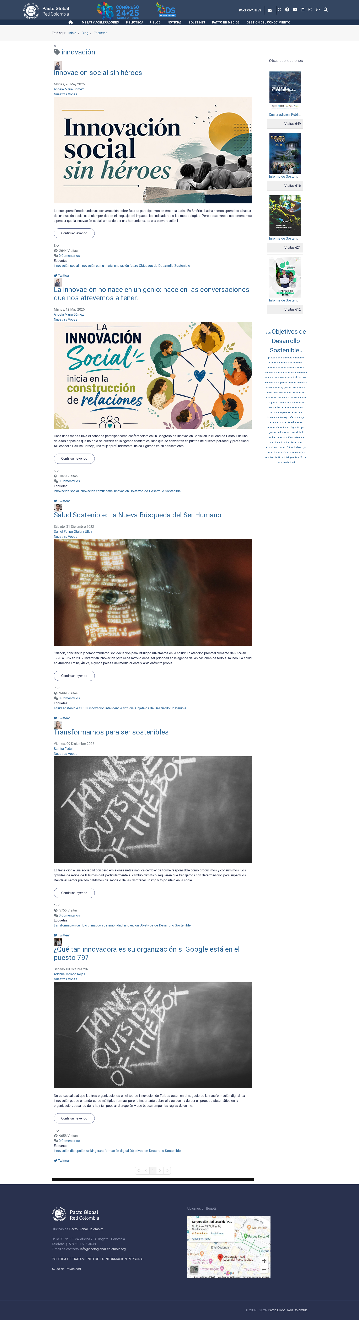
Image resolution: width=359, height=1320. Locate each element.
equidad (297, 362)
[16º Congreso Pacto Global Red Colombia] (125, 11)
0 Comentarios (69, 256)
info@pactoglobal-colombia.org (103, 1249)
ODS (268, 333)
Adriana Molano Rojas (69, 974)
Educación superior (276, 382)
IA (301, 351)
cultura (269, 377)
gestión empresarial (295, 387)
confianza (273, 437)
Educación (287, 362)
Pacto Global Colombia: (86, 1229)
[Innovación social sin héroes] (153, 150)
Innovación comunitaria (96, 266)
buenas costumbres (292, 367)
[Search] (326, 10)
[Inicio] (71, 22)
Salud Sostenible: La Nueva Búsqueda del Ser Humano (137, 515)
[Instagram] (310, 10)
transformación (65, 925)
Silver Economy (274, 387)
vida (285, 452)
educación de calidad (290, 432)
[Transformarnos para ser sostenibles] (153, 809)
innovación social (66, 266)
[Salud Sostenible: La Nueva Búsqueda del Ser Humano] (153, 592)
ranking (91, 1151)
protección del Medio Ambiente (286, 357)
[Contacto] (270, 10)
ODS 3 (83, 708)
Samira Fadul (63, 749)
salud (283, 447)
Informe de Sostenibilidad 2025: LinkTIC (298, 238)
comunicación (297, 452)
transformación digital (113, 1151)
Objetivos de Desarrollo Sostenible (164, 266)
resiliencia (271, 457)
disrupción (77, 1151)
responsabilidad (286, 462)
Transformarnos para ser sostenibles (111, 732)
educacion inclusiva (276, 372)
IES (304, 377)
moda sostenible (297, 372)
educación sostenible (292, 437)
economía (273, 427)
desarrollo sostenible (279, 392)
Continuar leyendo (74, 233)
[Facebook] (287, 10)
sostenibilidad (112, 925)
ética (280, 457)
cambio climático (88, 925)
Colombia (274, 362)
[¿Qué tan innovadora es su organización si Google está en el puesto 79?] (153, 1035)
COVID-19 (284, 402)
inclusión (285, 427)
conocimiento (275, 452)
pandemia (284, 422)
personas (279, 377)
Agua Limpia (298, 427)
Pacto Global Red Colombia (287, 1310)
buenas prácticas (297, 382)
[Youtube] (295, 10)
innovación (121, 266)
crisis (292, 402)
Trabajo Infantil (288, 417)
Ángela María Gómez (69, 89)
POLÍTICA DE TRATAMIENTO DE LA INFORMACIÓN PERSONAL (98, 1259)
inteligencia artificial (119, 708)
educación (297, 422)
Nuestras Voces (65, 94)
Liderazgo (300, 447)
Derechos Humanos (291, 407)
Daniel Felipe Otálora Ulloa (73, 532)
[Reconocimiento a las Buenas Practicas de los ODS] (177, 11)
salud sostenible (66, 708)
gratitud (273, 432)
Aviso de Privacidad (66, 1269)
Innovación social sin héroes (98, 73)
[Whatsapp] (318, 10)
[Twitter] (280, 10)
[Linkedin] (303, 10)
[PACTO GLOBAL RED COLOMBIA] (59, 11)
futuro (134, 266)
